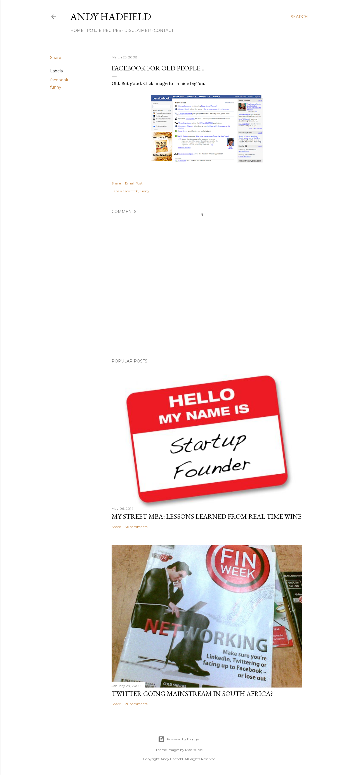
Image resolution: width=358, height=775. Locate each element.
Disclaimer (137, 30)
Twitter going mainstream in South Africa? (192, 693)
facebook (59, 79)
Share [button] (55, 57)
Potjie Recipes (104, 30)
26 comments (136, 704)
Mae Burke (193, 750)
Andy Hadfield (110, 16)
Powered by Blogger (183, 739)
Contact (163, 30)
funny (55, 87)
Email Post (134, 183)
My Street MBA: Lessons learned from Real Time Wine (207, 516)
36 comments (136, 527)
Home (77, 30)
